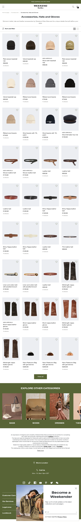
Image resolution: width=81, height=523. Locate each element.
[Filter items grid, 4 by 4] (74, 29)
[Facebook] (35, 483)
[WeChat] (57, 483)
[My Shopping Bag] (77, 7)
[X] (51, 483)
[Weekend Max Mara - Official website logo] (40, 6)
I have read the (57, 516)
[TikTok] (29, 483)
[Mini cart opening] (80, 7)
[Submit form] (76, 512)
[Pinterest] (46, 483)
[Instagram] (24, 483)
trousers (59, 446)
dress (45, 446)
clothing (50, 436)
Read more (40, 450)
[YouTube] (40, 483)
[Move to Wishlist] (17, 36)
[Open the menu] (3, 7)
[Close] (76, 488)
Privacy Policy (62, 516)
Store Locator (42, 463)
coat (49, 446)
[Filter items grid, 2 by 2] (78, 29)
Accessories (15, 12)
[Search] (73, 7)
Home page (5, 12)
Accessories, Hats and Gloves (29, 12)
